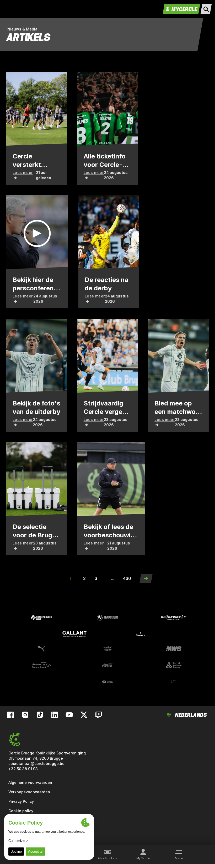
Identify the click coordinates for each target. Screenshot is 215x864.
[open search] (206, 9)
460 (127, 578)
